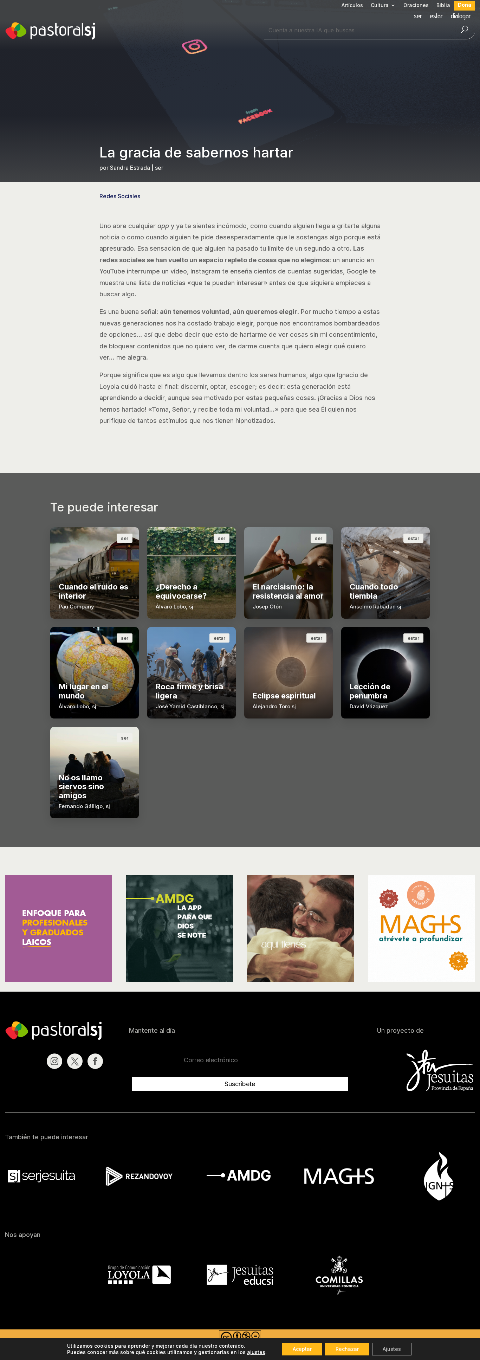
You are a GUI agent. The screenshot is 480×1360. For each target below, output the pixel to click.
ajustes (256, 1352)
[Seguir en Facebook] (95, 1061)
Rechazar (347, 1349)
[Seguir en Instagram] (54, 1061)
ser (418, 16)
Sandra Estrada (130, 167)
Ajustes (392, 1349)
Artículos (352, 5)
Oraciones (416, 5)
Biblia (443, 5)
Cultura (380, 5)
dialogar (461, 16)
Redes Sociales (119, 196)
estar (436, 16)
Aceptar (302, 1349)
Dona (464, 5)
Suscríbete (240, 1084)
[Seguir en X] (75, 1061)
